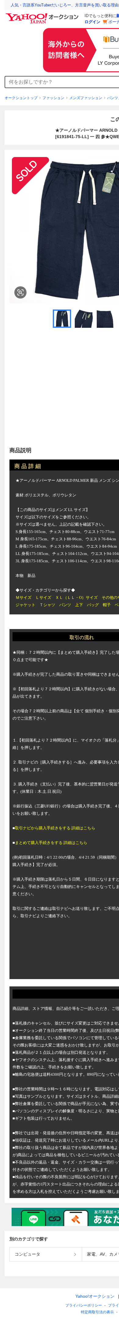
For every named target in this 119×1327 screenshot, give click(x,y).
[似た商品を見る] (20, 292)
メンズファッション (85, 98)
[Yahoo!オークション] (43, 15)
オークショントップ (21, 98)
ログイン (92, 22)
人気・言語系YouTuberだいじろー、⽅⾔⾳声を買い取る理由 (65, 5)
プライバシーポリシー (83, 1305)
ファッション (53, 98)
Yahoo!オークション (94, 1296)
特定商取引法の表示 (97, 1312)
